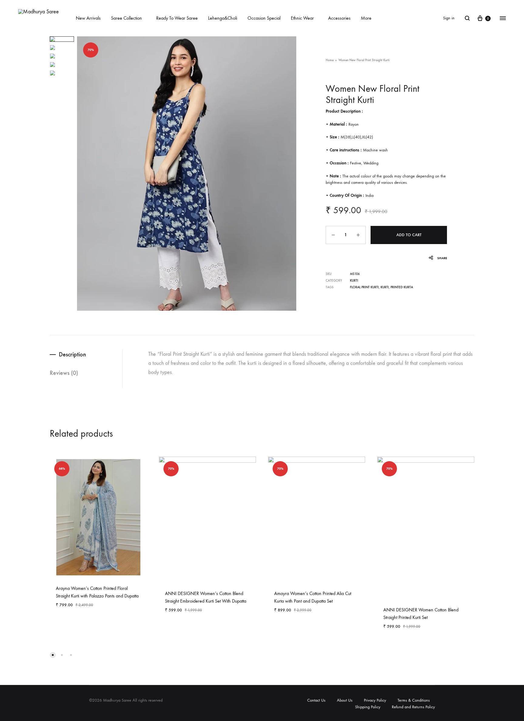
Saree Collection (126, 18)
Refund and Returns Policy (413, 706)
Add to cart (409, 234)
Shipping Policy (367, 706)
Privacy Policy (375, 700)
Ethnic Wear (302, 18)
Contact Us (316, 700)
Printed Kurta (402, 287)
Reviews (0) (64, 372)
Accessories (339, 18)
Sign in (449, 18)
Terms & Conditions (414, 700)
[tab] (86, 354)
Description (72, 354)
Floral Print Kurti (364, 287)
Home (330, 60)
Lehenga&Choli (222, 18)
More (366, 18)
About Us (344, 700)
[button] (53, 655)
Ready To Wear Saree (177, 18)
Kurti (354, 281)
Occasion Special (263, 18)
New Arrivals (88, 18)
